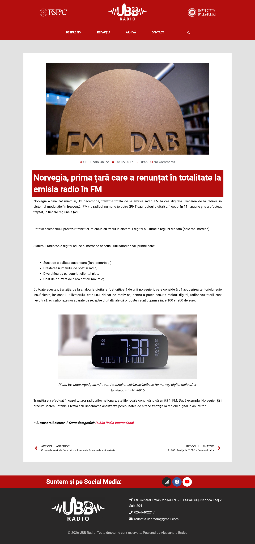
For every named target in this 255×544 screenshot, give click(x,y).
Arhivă (131, 32)
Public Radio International (114, 423)
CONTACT (158, 32)
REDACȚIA (103, 32)
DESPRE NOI (74, 32)
